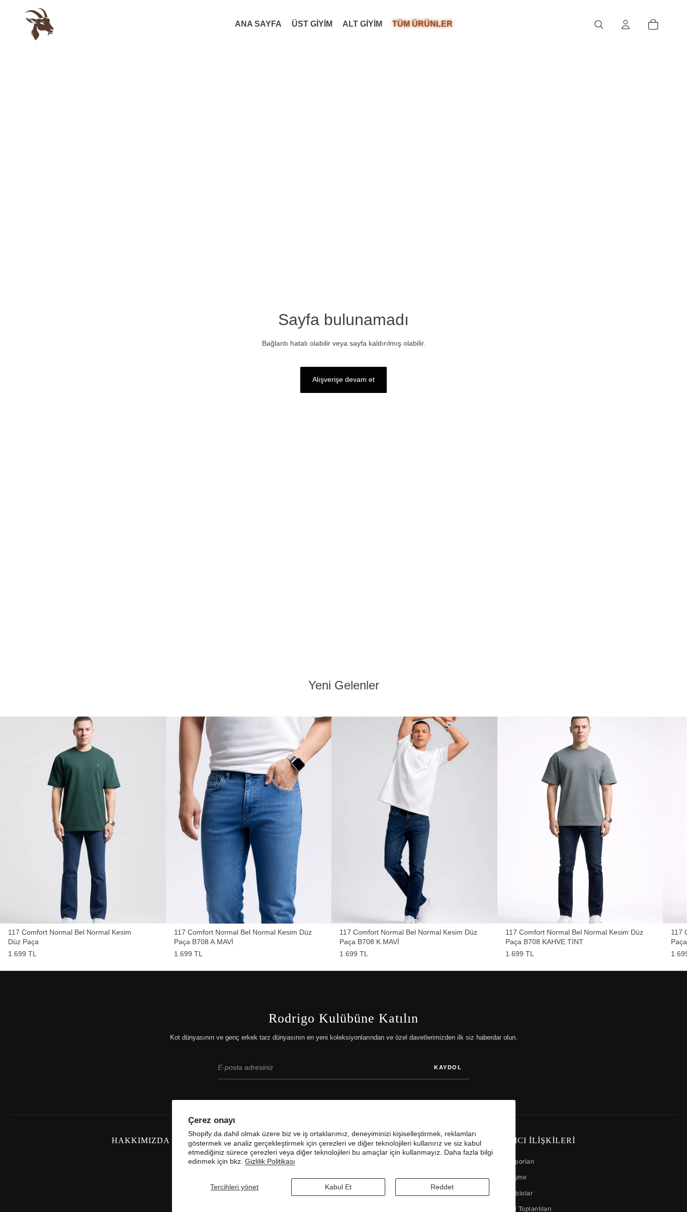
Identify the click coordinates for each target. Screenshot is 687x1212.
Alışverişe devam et (343, 379)
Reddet (442, 1187)
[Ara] (599, 24)
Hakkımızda (141, 1140)
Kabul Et (338, 1187)
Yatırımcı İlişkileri (528, 1140)
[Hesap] (625, 24)
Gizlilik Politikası (270, 1161)
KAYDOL (448, 1067)
